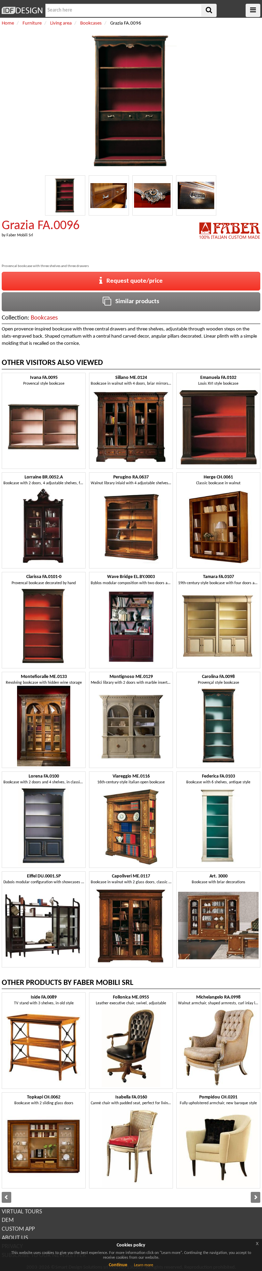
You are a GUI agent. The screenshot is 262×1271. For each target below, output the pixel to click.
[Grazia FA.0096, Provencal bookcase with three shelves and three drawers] (65, 195)
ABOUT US (15, 1238)
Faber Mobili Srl (19, 235)
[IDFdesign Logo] (22, 10)
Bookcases (44, 318)
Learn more (143, 1265)
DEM (8, 1220)
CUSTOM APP (18, 1229)
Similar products (135, 301)
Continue (118, 1265)
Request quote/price (132, 281)
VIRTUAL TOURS (22, 1212)
